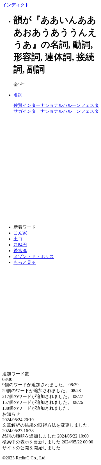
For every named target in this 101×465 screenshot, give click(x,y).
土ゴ (17, 238)
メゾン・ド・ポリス (33, 256)
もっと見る (24, 262)
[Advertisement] (50, 169)
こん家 (20, 233)
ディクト (15, 5)
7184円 (20, 244)
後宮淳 (20, 250)
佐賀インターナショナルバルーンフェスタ (56, 103)
